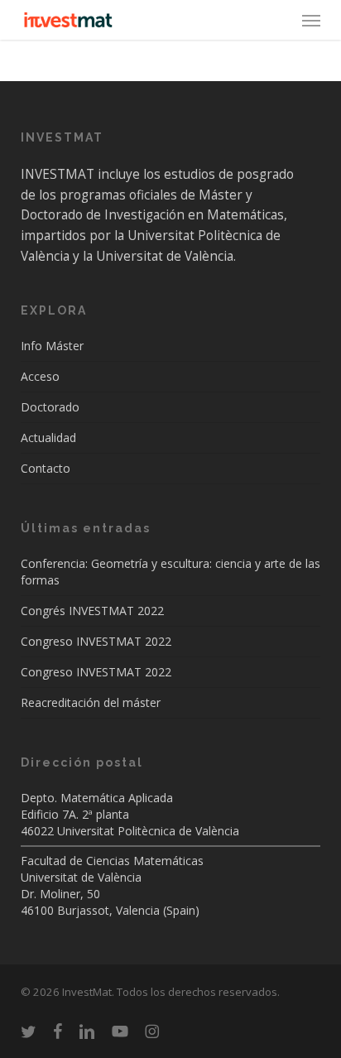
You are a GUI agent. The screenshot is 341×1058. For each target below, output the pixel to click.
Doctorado (50, 407)
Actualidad (48, 437)
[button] (311, 20)
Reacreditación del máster (91, 702)
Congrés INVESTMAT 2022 (92, 610)
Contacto (45, 468)
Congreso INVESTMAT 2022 (96, 641)
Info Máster (52, 345)
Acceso (40, 376)
